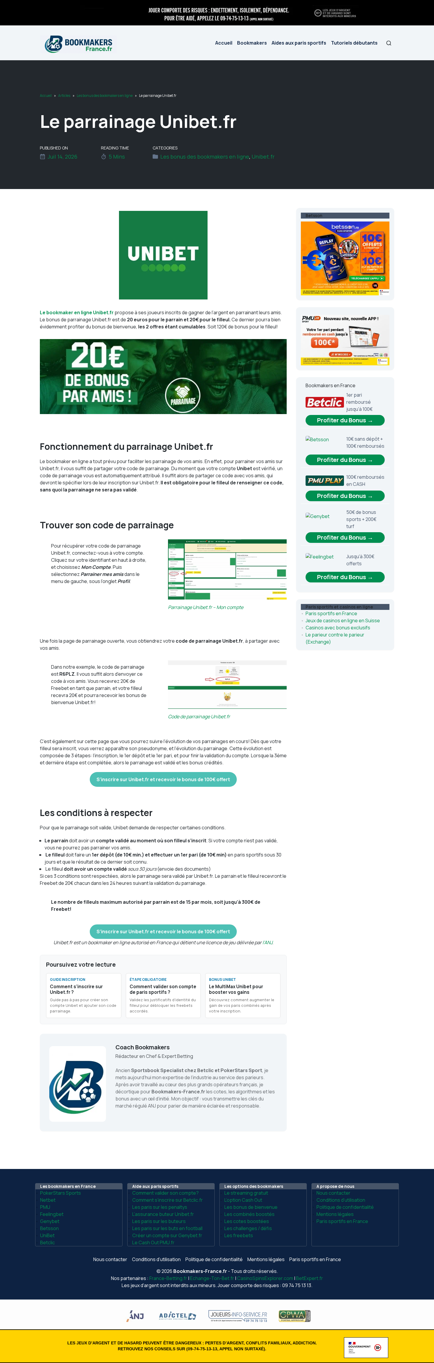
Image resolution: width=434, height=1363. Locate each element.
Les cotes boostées (246, 1221)
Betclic (47, 1242)
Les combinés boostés (249, 1214)
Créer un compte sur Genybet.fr (167, 1235)
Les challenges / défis (248, 1228)
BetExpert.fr (309, 1278)
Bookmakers (252, 43)
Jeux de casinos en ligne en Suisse (343, 620)
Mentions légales (335, 1214)
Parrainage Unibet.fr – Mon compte (205, 607)
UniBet (47, 1235)
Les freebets (238, 1235)
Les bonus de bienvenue (251, 1207)
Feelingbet (51, 1214)
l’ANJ (267, 942)
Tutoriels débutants (354, 43)
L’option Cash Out (243, 1200)
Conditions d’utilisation (340, 1200)
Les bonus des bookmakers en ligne (105, 95)
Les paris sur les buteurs (159, 1221)
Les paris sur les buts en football (167, 1228)
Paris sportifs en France (331, 613)
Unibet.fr (263, 156)
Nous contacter (333, 1193)
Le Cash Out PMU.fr (153, 1242)
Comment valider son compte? (165, 1193)
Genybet (49, 1221)
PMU (45, 1207)
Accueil (223, 43)
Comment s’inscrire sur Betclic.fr (167, 1200)
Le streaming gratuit (246, 1193)
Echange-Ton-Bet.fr (212, 1278)
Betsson (49, 1228)
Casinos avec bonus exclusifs (338, 627)
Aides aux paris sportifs (299, 43)
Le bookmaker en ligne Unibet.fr (77, 312)
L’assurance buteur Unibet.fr (163, 1214)
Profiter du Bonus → (345, 420)
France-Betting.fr (168, 1278)
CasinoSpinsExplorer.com (265, 1278)
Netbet (48, 1200)
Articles (64, 95)
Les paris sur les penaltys (159, 1207)
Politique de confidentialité (345, 1207)
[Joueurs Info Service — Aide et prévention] (217, 12)
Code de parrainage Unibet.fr (199, 716)
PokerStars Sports (60, 1193)
